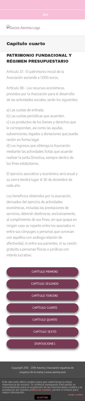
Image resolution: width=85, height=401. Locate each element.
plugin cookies (75, 394)
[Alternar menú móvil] (76, 30)
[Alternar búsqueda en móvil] (68, 30)
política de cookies (40, 389)
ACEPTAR (42, 397)
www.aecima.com (55, 372)
